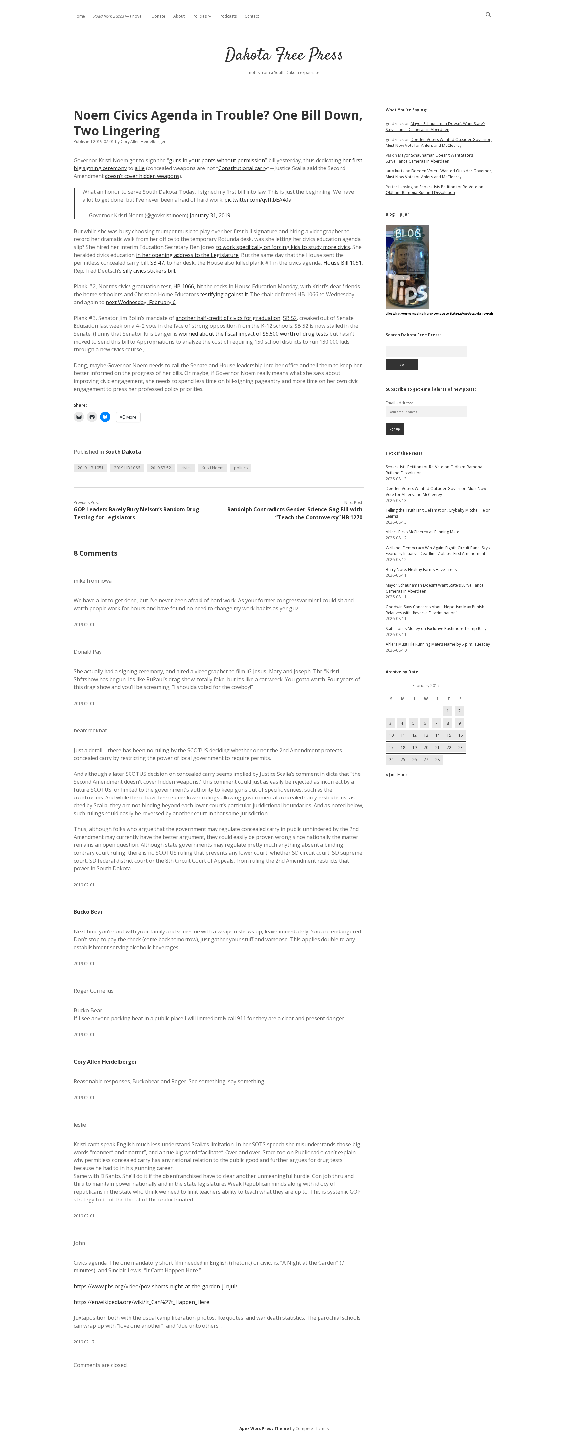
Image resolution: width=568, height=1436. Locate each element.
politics (241, 468)
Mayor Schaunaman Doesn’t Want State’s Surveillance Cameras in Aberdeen (435, 126)
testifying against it (224, 294)
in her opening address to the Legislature (187, 254)
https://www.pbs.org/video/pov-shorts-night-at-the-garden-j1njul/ (155, 1286)
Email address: (399, 403)
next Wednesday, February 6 (141, 302)
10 (391, 735)
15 (449, 735)
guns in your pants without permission (217, 160)
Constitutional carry (242, 168)
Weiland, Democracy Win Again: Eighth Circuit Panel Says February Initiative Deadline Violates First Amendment (438, 550)
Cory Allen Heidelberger (105, 1061)
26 (414, 759)
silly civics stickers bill (149, 270)
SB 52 (290, 318)
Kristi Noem (213, 468)
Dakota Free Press (284, 56)
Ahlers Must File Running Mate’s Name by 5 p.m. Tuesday (438, 644)
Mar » (402, 774)
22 (449, 747)
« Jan (390, 774)
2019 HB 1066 (127, 468)
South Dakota (123, 451)
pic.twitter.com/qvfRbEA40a (258, 199)
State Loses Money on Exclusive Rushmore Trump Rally (436, 628)
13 (426, 735)
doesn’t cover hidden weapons (142, 176)
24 (391, 759)
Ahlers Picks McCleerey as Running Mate (422, 532)
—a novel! (118, 16)
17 (391, 747)
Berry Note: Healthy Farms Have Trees (421, 569)
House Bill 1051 (342, 262)
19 (414, 747)
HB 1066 (183, 286)
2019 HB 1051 (91, 468)
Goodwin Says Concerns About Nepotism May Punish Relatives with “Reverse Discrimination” (435, 610)
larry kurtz (395, 171)
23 (460, 747)
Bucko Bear (88, 911)
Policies (200, 16)
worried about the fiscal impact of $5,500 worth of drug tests (253, 333)
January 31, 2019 (210, 215)
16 (460, 735)
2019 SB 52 (161, 468)
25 (403, 759)
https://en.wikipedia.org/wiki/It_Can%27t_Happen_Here (141, 1302)
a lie (140, 168)
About (179, 16)
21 (437, 747)
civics (186, 468)
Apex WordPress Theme (264, 1428)
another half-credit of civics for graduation (228, 318)
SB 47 (157, 262)
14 (437, 735)
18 (403, 747)
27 (426, 759)
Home (79, 16)
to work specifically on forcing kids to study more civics (283, 247)
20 (426, 747)
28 (437, 759)
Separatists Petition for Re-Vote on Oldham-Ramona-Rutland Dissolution (434, 189)
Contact (252, 16)
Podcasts (228, 16)
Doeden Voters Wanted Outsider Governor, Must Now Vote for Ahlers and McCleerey (439, 142)
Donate (158, 16)
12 (414, 735)
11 (403, 735)
